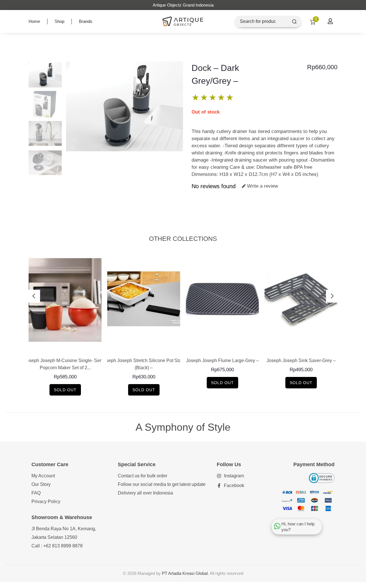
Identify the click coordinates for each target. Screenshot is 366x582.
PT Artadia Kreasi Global (185, 573)
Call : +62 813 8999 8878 (57, 545)
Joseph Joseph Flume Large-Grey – (222, 360)
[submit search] (294, 21)
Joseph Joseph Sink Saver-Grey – (301, 360)
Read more (65, 348)
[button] (33, 296)
